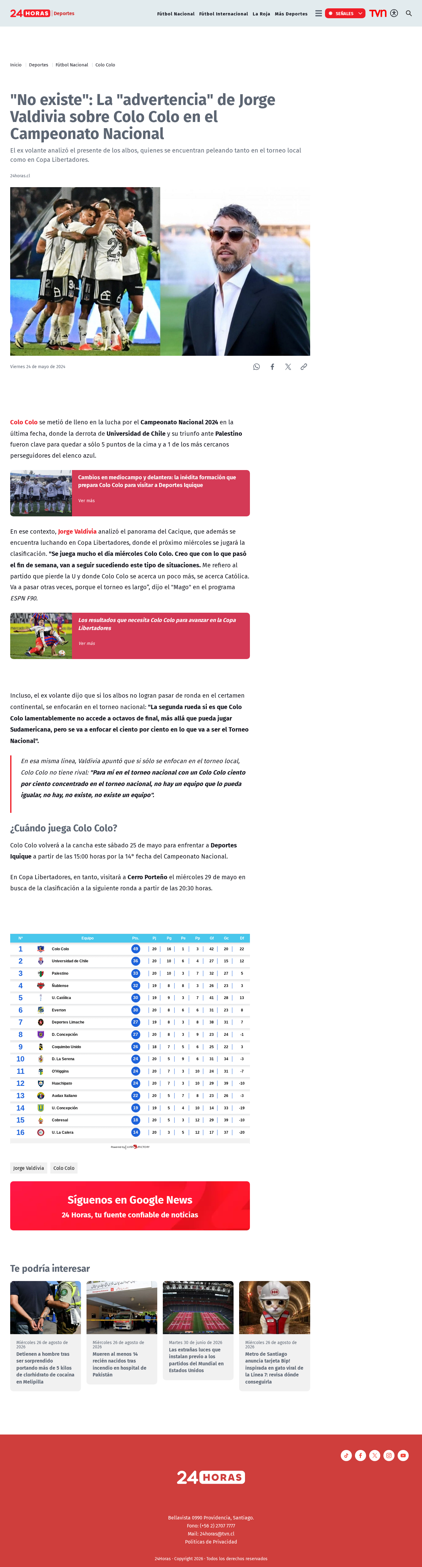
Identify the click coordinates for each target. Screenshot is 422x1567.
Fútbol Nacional (176, 13)
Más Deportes (291, 13)
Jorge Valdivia (28, 1168)
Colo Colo (105, 64)
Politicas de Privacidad (211, 1541)
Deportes (38, 64)
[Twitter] (288, 366)
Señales (345, 13)
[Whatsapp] (256, 366)
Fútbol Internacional (223, 13)
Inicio (16, 64)
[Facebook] (272, 366)
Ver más (86, 501)
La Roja (261, 13)
